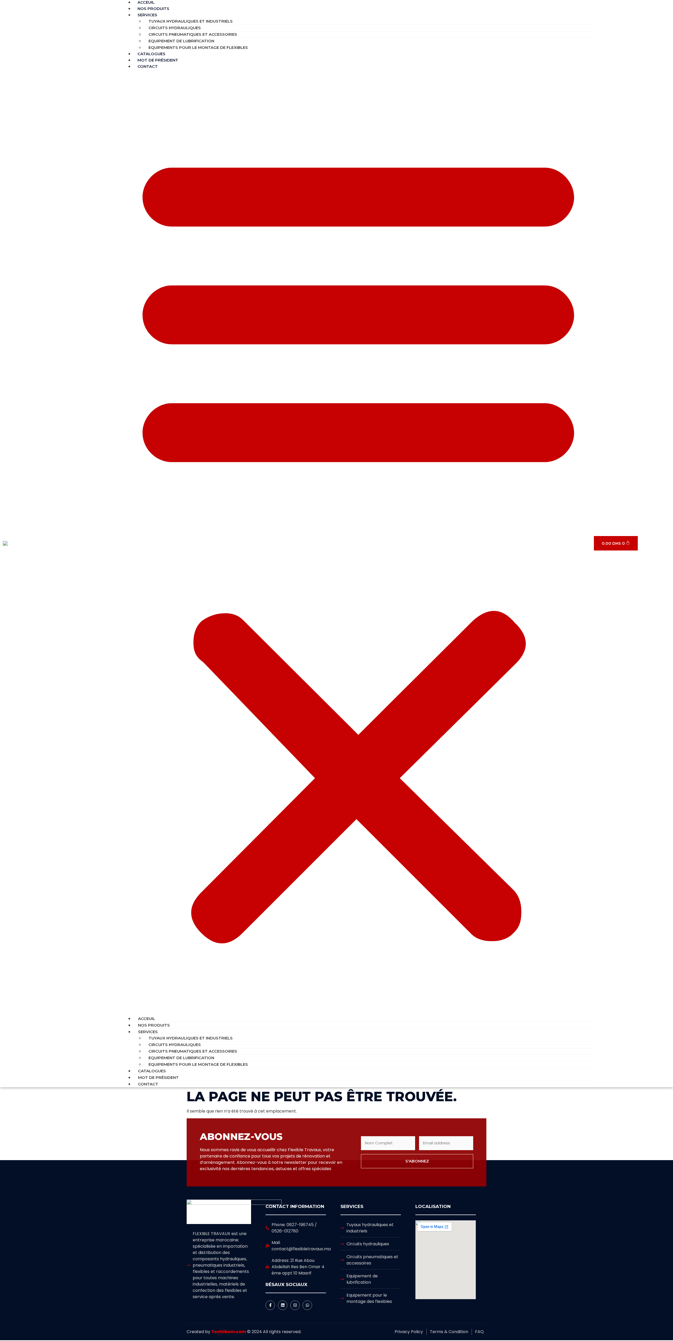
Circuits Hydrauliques (175, 27)
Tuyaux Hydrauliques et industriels (191, 21)
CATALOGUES (152, 1070)
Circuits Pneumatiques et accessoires (193, 34)
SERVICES (147, 14)
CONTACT (147, 66)
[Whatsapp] (307, 1305)
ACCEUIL (146, 1018)
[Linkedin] (282, 1305)
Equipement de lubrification (181, 40)
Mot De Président (158, 1077)
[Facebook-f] (270, 1305)
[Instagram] (295, 1305)
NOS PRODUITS (154, 1025)
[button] (358, 543)
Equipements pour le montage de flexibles (198, 47)
